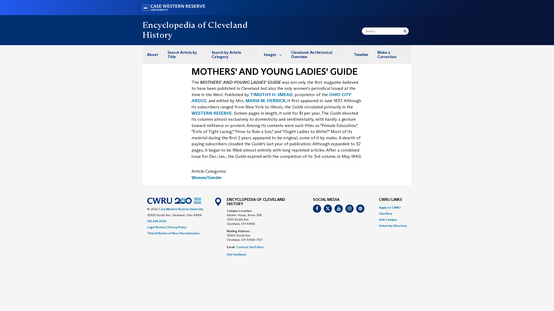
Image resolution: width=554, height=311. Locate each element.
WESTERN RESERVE (212, 113)
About (152, 54)
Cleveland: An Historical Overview (311, 54)
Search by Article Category (226, 54)
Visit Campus (388, 220)
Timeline (361, 54)
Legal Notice (156, 227)
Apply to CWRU (390, 207)
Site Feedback (236, 254)
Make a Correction (386, 54)
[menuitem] (152, 54)
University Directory (393, 226)
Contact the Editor (250, 247)
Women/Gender (207, 177)
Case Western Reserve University (181, 209)
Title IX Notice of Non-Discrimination (173, 233)
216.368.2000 (156, 221)
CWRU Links (390, 200)
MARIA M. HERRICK (265, 100)
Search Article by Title (182, 54)
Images (270, 54)
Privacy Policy (176, 227)
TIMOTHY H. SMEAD (271, 94)
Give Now (385, 214)
